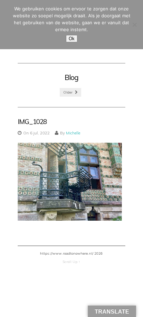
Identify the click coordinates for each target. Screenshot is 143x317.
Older (68, 92)
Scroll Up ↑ (71, 261)
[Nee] (134, 24)
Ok (72, 38)
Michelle (73, 133)
